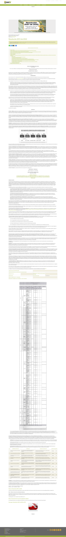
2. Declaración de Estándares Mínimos (16, 57)
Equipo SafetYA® (7, 530)
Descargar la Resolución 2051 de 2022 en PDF (15, 63)
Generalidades (13, 56)
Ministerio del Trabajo (13, 36)
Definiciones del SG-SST (7, 529)
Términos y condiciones (7, 533)
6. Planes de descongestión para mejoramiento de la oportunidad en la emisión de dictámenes (23, 60)
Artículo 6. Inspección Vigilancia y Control (15, 53)
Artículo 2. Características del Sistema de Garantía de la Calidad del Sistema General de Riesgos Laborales (23, 50)
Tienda (60, 0)
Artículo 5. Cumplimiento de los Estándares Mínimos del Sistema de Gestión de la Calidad (21, 52)
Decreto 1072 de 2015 (20, 78)
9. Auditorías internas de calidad (16, 62)
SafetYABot (57, 0)
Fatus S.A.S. (17, 536)
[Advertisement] (33, 12)
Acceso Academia (48, 0)
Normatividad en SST (7, 528)
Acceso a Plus (52, 0)
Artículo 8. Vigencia (12, 54)
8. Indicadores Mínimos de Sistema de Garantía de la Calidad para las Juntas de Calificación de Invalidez (24, 61)
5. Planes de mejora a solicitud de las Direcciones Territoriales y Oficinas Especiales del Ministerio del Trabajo (25, 59)
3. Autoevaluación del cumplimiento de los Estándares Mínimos (19, 58)
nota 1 (45, 268)
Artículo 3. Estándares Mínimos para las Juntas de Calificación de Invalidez (19, 51)
